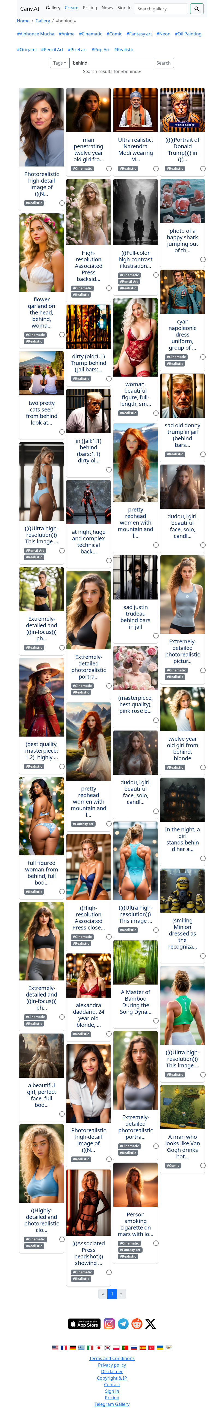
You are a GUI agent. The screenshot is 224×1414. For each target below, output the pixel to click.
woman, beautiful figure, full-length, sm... (135, 393)
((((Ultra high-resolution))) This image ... (41, 535)
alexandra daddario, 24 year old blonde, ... (88, 1014)
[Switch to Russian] (134, 1348)
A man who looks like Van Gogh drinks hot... (182, 1146)
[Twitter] (150, 1324)
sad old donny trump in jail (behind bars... (182, 435)
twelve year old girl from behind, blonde (182, 748)
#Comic (114, 34)
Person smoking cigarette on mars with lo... (135, 1224)
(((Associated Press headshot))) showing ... (88, 1253)
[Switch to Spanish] (142, 1348)
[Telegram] (123, 1323)
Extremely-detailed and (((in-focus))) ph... (41, 628)
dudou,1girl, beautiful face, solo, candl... (135, 792)
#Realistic (124, 50)
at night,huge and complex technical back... (88, 541)
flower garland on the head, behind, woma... (41, 312)
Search (164, 63)
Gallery (53, 8)
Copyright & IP (112, 1378)
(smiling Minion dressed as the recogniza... (182, 933)
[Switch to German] (72, 1348)
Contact (112, 1385)
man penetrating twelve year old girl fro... (88, 149)
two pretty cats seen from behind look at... (41, 412)
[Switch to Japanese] (99, 1348)
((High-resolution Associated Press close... (88, 917)
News (107, 8)
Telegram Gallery (112, 1404)
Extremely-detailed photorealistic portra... (88, 666)
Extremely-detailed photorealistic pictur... (182, 651)
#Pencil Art (52, 50)
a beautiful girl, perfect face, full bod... (41, 1095)
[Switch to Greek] (81, 1348)
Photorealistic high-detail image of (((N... (41, 183)
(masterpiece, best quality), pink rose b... (135, 704)
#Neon (163, 34)
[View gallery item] (62, 202)
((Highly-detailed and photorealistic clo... (41, 1220)
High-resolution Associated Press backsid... (88, 266)
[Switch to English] (55, 1348)
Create (71, 8)
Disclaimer (112, 1371)
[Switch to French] (64, 1348)
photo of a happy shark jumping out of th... (182, 240)
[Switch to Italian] (90, 1348)
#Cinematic (90, 34)
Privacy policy (112, 1365)
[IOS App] (84, 1323)
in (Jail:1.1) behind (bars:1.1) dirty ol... (88, 450)
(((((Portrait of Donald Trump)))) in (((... (182, 149)
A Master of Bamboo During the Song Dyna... (135, 1001)
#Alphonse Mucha (35, 34)
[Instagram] (109, 1323)
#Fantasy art (139, 34)
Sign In (124, 8)
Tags (58, 63)
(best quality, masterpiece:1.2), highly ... (41, 750)
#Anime (67, 34)
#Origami (27, 50)
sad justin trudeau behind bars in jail (135, 616)
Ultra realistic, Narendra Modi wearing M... (135, 149)
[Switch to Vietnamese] (169, 1348)
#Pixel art (77, 50)
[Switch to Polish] (116, 1348)
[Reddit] (136, 1323)
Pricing (90, 8)
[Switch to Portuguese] (125, 1348)
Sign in (112, 1391)
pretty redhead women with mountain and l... (88, 801)
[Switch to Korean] (107, 1348)
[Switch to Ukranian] (160, 1348)
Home (23, 21)
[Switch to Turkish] (151, 1348)
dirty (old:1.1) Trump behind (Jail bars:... (88, 363)
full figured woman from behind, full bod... (41, 872)
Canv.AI (29, 8)
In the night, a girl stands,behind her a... (182, 839)
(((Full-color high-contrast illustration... (135, 259)
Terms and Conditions (112, 1358)
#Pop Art (101, 50)
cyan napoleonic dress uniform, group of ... (182, 334)
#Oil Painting (188, 34)
